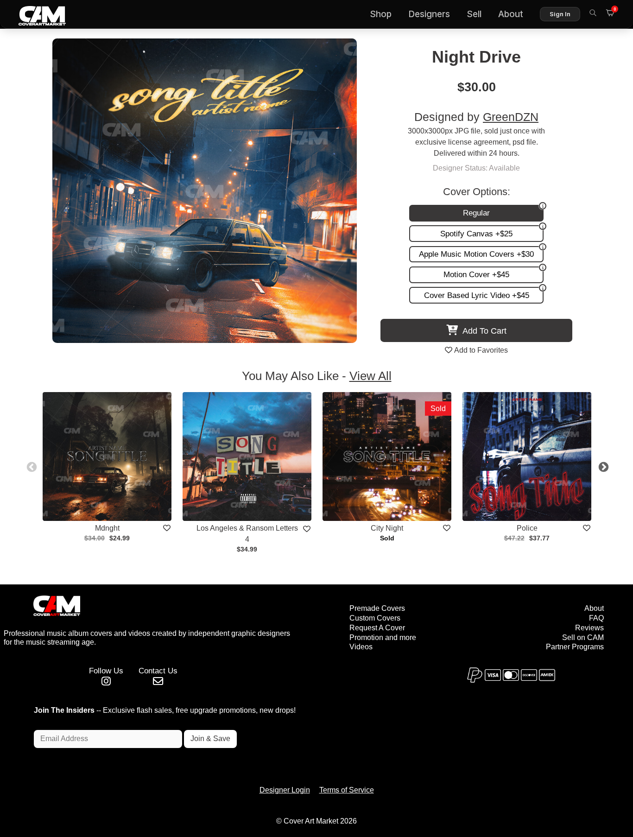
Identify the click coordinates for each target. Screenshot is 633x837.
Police (527, 528)
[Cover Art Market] (34, 14)
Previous (30, 466)
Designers (429, 14)
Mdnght (107, 528)
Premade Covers (377, 608)
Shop (381, 14)
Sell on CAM (583, 637)
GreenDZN (510, 117)
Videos (361, 647)
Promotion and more (382, 637)
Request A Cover (377, 628)
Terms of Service (346, 790)
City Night (387, 528)
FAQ (596, 618)
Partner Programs (575, 647)
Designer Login (285, 790)
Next (602, 466)
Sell (474, 14)
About (510, 14)
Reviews (589, 628)
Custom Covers (374, 618)
